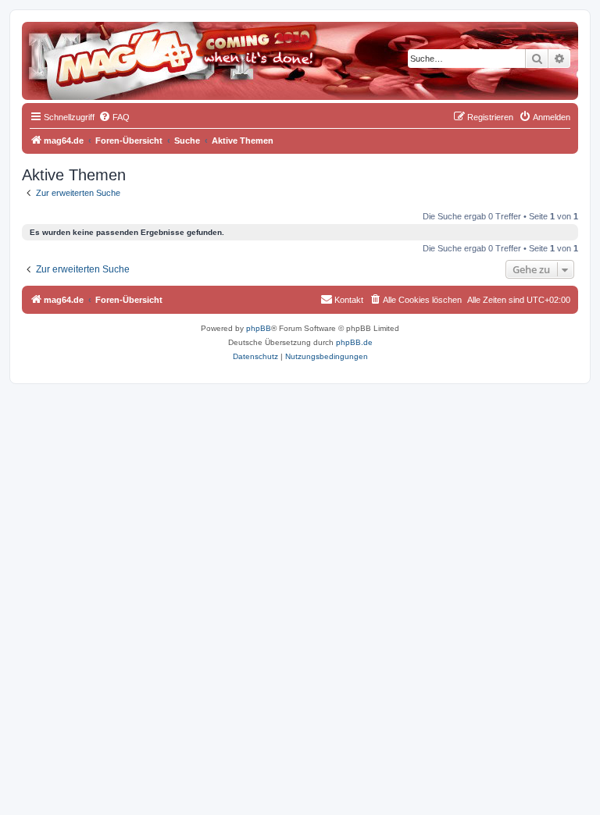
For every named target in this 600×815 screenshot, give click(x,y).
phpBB (258, 328)
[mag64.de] (93, 51)
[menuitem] (114, 117)
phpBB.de (354, 342)
